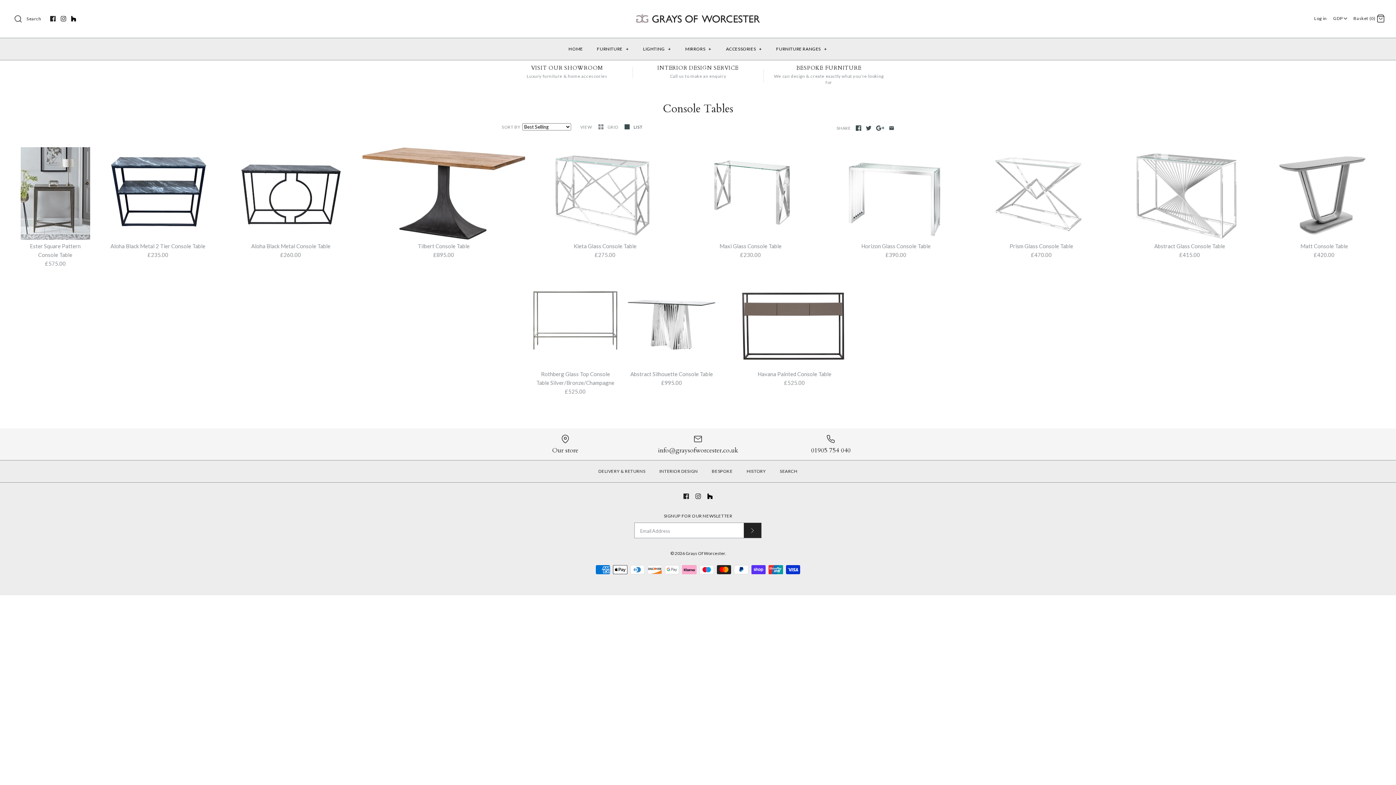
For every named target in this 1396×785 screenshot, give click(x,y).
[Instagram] (63, 18)
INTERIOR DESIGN (678, 471)
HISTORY (756, 471)
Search (34, 18)
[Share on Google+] (880, 128)
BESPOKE (722, 471)
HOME (576, 49)
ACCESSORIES (744, 49)
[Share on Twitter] (868, 128)
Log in (1320, 18)
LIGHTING (657, 49)
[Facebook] (53, 18)
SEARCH (789, 471)
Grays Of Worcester (705, 553)
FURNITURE (613, 49)
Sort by (511, 127)
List (638, 127)
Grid (613, 127)
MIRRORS (698, 49)
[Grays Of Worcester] (698, 11)
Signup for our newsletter (698, 516)
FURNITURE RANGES (801, 49)
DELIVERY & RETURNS (621, 471)
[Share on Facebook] (858, 128)
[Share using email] (891, 128)
